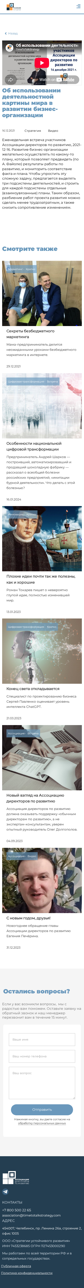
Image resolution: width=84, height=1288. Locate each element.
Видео (53, 131)
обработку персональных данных (42, 1123)
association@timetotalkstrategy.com (31, 1215)
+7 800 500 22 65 (16, 1210)
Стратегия (33, 131)
